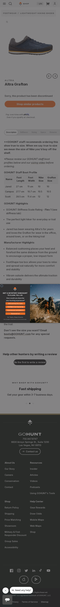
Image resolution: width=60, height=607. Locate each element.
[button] (15, 304)
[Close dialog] (2, 286)
